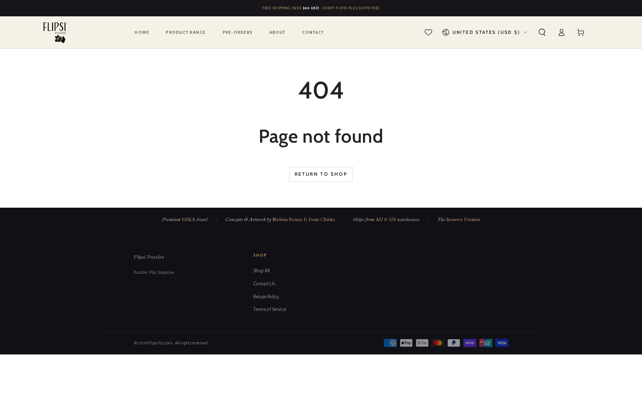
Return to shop (321, 174)
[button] (542, 32)
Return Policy (266, 296)
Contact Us (264, 283)
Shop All (261, 270)
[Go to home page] (55, 32)
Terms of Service (269, 309)
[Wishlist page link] (428, 32)
